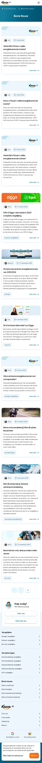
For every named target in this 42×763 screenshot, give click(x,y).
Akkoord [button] (34, 755)
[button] (38, 2)
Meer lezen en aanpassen (13, 755)
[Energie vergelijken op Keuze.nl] (6, 2)
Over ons (21, 613)
